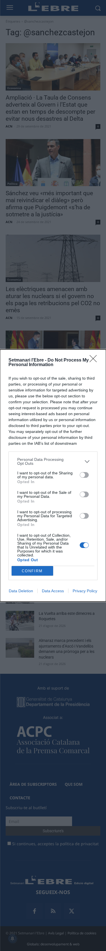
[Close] (95, 360)
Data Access (53, 591)
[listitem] (53, 461)
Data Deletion (21, 591)
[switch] (84, 475)
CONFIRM (32, 571)
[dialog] (53, 475)
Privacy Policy (85, 591)
